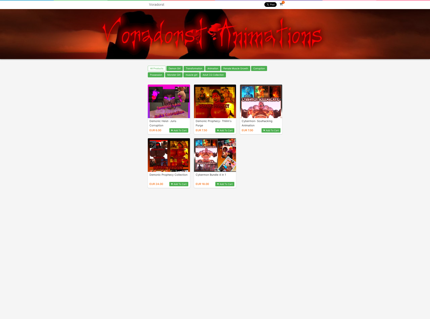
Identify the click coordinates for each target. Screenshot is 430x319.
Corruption (259, 68)
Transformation (194, 68)
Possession (156, 74)
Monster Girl (173, 74)
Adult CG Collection (213, 74)
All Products (156, 68)
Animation (212, 68)
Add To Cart (180, 130)
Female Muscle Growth (235, 68)
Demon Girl (175, 68)
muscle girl (191, 74)
